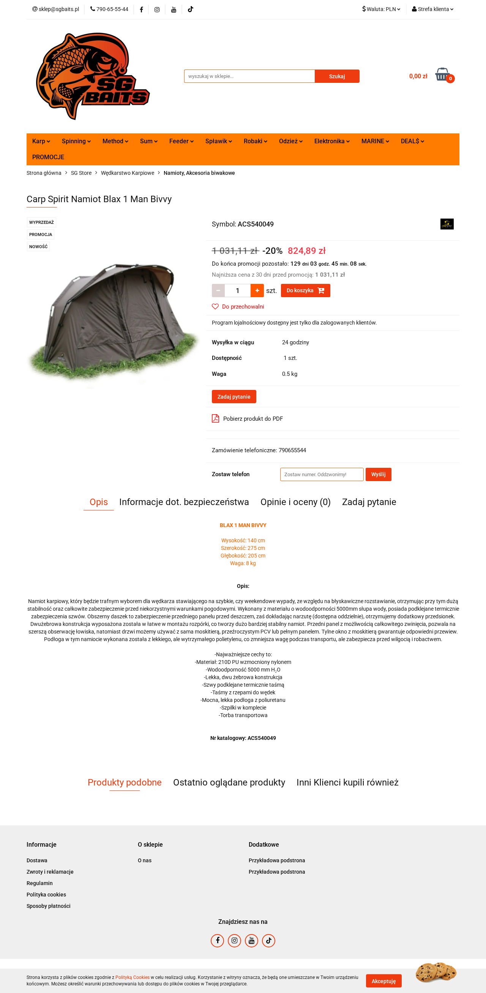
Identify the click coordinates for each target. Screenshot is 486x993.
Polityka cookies (46, 895)
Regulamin (40, 883)
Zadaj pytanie (234, 397)
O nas (144, 860)
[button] (42, 845)
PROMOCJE (48, 157)
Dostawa (37, 860)
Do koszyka (301, 290)
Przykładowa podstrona (277, 860)
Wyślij (378, 474)
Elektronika (330, 141)
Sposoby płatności (49, 906)
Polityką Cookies (132, 977)
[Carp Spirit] (447, 223)
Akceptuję (384, 981)
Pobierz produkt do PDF (253, 418)
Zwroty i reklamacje (50, 872)
